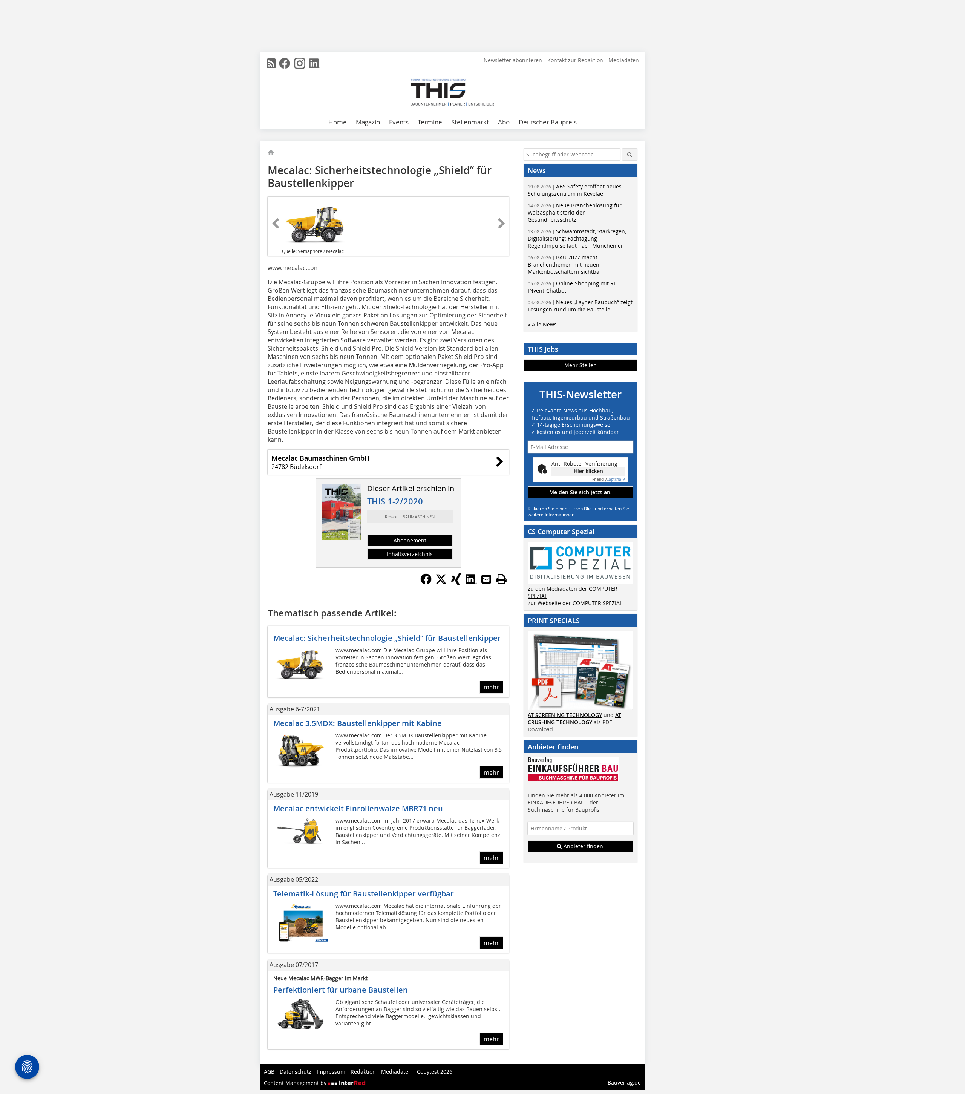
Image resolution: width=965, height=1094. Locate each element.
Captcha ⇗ (608, 479)
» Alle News (542, 324)
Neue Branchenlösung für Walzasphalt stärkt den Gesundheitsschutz (575, 212)
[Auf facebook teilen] (425, 582)
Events (399, 122)
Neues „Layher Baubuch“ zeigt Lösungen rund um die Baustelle (580, 306)
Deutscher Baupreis (548, 122)
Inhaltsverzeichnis (410, 554)
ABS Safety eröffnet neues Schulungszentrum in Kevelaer (575, 190)
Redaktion (363, 1071)
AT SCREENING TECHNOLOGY (565, 715)
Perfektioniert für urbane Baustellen (340, 990)
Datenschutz (295, 1071)
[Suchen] (629, 154)
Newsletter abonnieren (513, 60)
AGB (269, 1071)
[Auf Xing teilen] (456, 582)
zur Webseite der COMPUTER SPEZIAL (575, 603)
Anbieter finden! (583, 846)
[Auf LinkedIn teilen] (471, 582)
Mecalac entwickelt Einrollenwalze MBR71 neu (358, 808)
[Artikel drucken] (501, 579)
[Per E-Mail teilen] (486, 579)
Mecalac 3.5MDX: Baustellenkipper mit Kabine (357, 723)
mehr (491, 687)
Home (337, 122)
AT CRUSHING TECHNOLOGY (574, 718)
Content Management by (296, 1082)
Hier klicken (588, 471)
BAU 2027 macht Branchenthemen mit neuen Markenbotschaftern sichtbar (565, 264)
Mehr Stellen (580, 365)
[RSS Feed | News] (271, 63)
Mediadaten (623, 60)
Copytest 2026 (434, 1071)
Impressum (331, 1071)
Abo (504, 122)
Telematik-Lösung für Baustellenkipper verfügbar (363, 894)
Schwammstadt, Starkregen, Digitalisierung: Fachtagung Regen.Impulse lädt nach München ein (577, 238)
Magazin (368, 122)
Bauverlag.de (624, 1082)
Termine (430, 122)
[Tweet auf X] (441, 582)
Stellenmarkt (470, 122)
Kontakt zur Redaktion (575, 60)
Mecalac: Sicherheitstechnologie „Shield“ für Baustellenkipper (387, 638)
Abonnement (410, 540)
